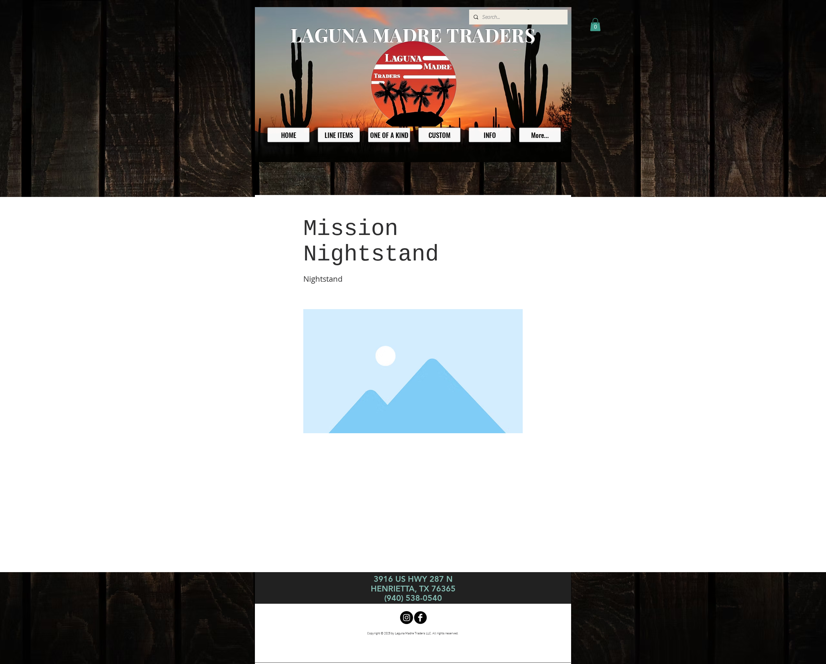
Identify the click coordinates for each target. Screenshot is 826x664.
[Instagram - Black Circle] (406, 617)
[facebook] (420, 617)
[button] (595, 24)
